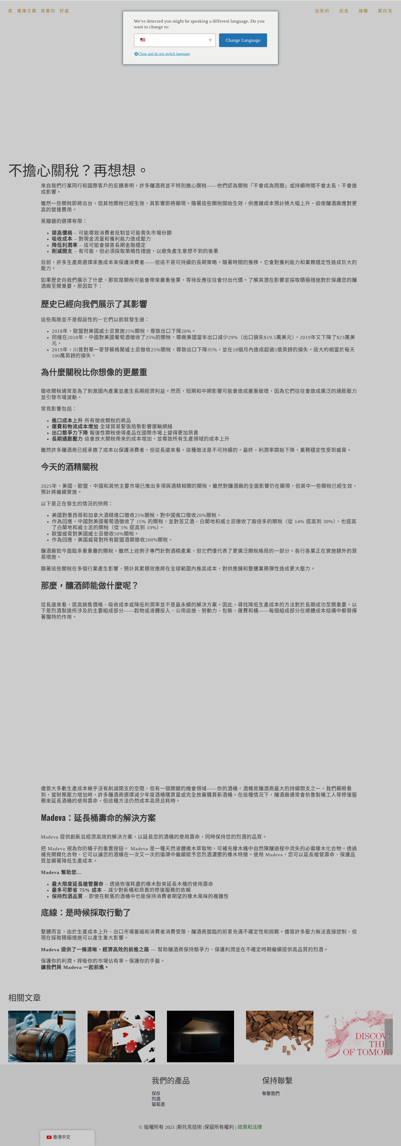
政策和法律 (250, 1127)
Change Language (243, 40)
